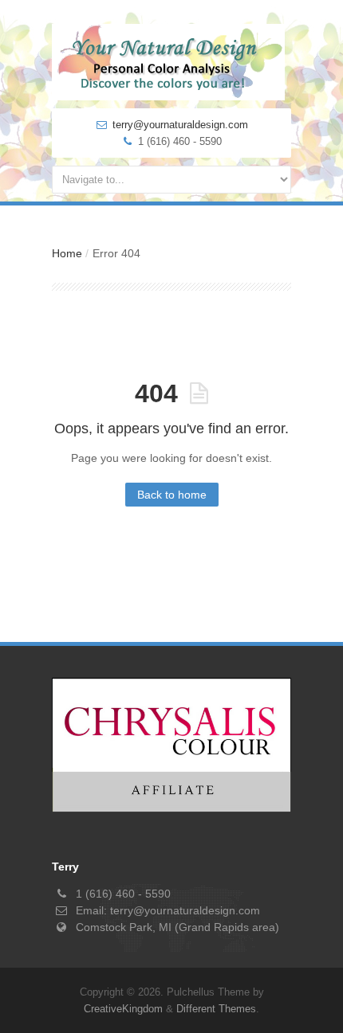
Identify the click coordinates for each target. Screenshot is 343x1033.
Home (67, 253)
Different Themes (216, 1009)
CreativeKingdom (123, 1009)
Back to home (172, 494)
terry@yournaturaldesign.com (179, 125)
